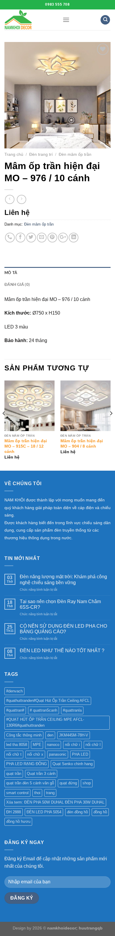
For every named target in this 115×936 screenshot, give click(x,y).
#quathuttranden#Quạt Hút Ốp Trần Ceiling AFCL (47, 700)
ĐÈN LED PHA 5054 (44, 812)
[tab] (57, 273)
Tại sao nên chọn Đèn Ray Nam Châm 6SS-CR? (60, 604)
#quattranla (72, 710)
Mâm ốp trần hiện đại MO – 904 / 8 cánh (81, 443)
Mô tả (10, 273)
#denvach (14, 691)
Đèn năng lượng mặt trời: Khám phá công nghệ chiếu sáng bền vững (63, 579)
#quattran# (15, 710)
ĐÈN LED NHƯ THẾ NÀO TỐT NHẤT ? (62, 650)
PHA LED (80, 754)
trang (50, 793)
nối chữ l (93, 744)
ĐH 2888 (13, 812)
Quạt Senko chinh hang (72, 764)
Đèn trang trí (41, 154)
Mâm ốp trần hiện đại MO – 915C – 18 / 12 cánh (25, 446)
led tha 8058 (16, 744)
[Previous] (4, 425)
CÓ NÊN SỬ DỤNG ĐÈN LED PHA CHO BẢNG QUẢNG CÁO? (63, 629)
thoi (37, 793)
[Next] (111, 425)
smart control (17, 793)
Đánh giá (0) (17, 284)
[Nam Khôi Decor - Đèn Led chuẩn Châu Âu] (29, 19)
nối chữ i (72, 744)
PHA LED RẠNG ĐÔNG (26, 764)
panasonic (57, 754)
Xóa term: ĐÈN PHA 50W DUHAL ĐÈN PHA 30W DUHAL (55, 802)
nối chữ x (35, 754)
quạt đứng (68, 783)
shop (87, 783)
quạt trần (13, 773)
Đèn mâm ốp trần (75, 154)
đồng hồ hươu (18, 821)
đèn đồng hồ (77, 812)
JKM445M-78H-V (73, 735)
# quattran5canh (43, 710)
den (50, 735)
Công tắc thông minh (24, 735)
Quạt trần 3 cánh (41, 773)
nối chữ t (14, 754)
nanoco (53, 744)
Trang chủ (13, 154)
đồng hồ (100, 812)
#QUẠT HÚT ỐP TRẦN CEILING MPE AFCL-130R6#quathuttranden (45, 722)
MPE (37, 744)
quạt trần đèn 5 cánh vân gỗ (30, 783)
